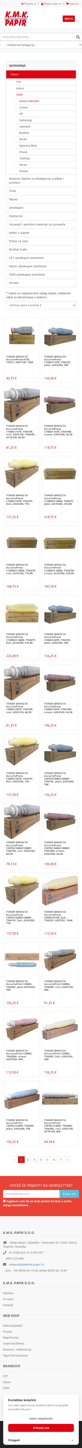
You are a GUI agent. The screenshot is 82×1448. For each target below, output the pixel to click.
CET (18, 82)
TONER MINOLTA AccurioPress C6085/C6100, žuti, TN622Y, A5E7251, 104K (58, 916)
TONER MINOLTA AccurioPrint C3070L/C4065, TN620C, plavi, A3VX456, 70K (20, 1124)
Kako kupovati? (13, 1325)
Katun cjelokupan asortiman (28, 266)
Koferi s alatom (19, 233)
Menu (69, 19)
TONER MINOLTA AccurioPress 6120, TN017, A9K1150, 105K (19, 359)
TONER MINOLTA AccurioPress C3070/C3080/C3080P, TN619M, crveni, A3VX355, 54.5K (57, 848)
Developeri (16, 208)
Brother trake (18, 249)
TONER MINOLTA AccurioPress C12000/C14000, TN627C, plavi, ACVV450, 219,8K (59, 499)
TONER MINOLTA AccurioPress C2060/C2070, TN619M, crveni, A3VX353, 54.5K (58, 708)
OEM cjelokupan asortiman (27, 274)
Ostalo (23, 171)
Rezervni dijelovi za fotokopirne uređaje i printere (36, 180)
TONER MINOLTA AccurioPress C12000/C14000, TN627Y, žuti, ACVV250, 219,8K (21, 638)
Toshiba (24, 158)
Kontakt (8, 1305)
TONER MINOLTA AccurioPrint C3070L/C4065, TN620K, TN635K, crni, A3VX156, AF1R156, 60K (58, 1125)
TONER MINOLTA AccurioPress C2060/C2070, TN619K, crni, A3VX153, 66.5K (19, 708)
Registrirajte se (52, 3)
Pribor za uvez (18, 241)
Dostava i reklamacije (17, 1349)
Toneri (14, 74)
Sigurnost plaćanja (15, 1355)
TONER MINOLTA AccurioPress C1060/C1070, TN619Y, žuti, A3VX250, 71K (19, 499)
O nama (8, 1299)
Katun (20, 88)
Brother (24, 133)
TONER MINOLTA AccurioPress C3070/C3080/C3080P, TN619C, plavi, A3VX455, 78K (59, 778)
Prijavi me (69, 1194)
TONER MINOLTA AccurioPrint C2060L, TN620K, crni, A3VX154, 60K (58, 985)
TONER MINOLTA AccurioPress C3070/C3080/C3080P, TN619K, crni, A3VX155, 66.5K (20, 848)
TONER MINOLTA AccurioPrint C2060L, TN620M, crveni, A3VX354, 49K (19, 1055)
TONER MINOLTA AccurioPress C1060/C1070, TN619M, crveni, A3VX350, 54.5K (58, 430)
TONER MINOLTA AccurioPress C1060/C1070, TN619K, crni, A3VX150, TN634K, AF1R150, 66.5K (20, 431)
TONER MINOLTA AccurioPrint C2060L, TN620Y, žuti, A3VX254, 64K (58, 1055)
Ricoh (23, 139)
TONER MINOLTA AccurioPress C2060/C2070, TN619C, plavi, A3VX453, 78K (57, 638)
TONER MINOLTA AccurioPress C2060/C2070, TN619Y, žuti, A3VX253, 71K (19, 777)
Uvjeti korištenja (13, 1343)
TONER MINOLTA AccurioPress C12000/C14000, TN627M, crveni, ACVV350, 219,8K (59, 569)
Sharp (23, 152)
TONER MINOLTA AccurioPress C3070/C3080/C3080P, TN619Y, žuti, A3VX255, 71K (20, 917)
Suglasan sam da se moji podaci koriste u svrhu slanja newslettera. (37, 1203)
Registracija (11, 1337)
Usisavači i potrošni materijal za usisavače (37, 224)
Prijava (7, 1331)
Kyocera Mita (28, 145)
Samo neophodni (41, 1418)
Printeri (14, 283)
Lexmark (24, 126)
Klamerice (15, 216)
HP (21, 114)
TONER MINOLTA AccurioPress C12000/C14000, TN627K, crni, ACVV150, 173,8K (21, 569)
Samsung (25, 120)
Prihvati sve (41, 1428)
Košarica (74, 3)
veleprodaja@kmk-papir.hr (27, 1264)
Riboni (13, 199)
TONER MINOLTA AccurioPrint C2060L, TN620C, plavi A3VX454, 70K (20, 985)
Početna (8, 1293)
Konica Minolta (29, 101)
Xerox (23, 165)
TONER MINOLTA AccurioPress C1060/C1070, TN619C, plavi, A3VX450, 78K (57, 361)
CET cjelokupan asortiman (26, 258)
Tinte (12, 191)
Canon (23, 107)
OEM (19, 95)
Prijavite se (29, 3)
